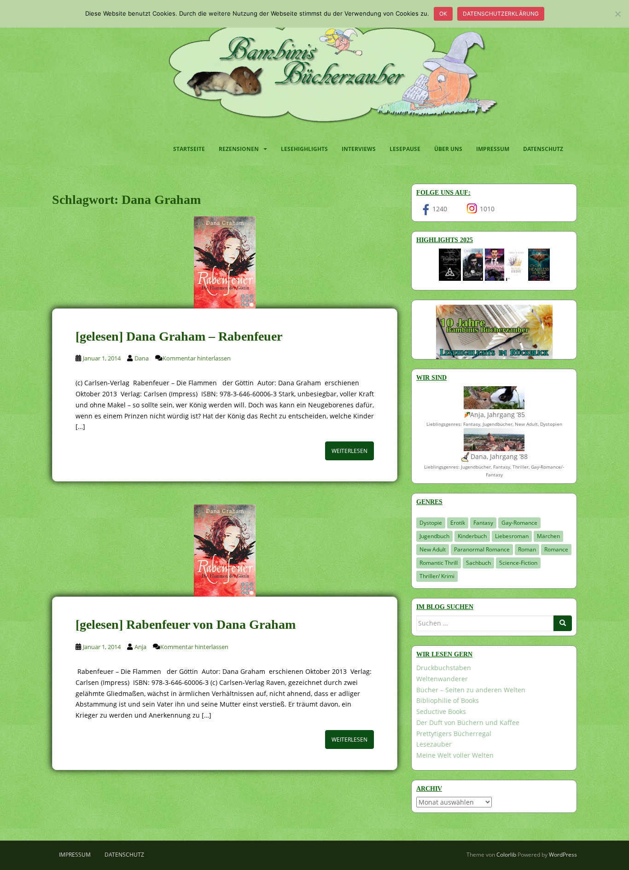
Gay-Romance (519, 523)
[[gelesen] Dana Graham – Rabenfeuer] (224, 262)
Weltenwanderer (442, 678)
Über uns (448, 149)
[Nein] (617, 13)
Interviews (359, 149)
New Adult (432, 549)
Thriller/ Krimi (436, 576)
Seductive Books (441, 711)
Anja (140, 647)
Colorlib (506, 854)
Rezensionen (239, 149)
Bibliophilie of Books (447, 700)
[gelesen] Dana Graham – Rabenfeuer (179, 336)
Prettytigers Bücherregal (453, 733)
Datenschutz (543, 149)
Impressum (492, 149)
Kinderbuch (472, 536)
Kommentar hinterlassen (197, 358)
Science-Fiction (518, 563)
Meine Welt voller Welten (455, 755)
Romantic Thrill (438, 563)
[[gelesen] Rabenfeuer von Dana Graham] (224, 551)
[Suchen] (562, 623)
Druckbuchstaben (443, 667)
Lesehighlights (304, 149)
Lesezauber (434, 744)
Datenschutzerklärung (501, 13)
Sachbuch (478, 563)
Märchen (548, 536)
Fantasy (483, 523)
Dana (141, 358)
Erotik (457, 523)
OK (443, 13)
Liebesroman (512, 536)
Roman (527, 549)
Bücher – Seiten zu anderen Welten (470, 689)
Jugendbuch (434, 536)
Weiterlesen (349, 451)
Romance (556, 549)
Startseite (189, 149)
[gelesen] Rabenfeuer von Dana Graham (186, 624)
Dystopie (430, 523)
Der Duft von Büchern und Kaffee (467, 722)
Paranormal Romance (482, 549)
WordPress (563, 854)
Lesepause (405, 149)
